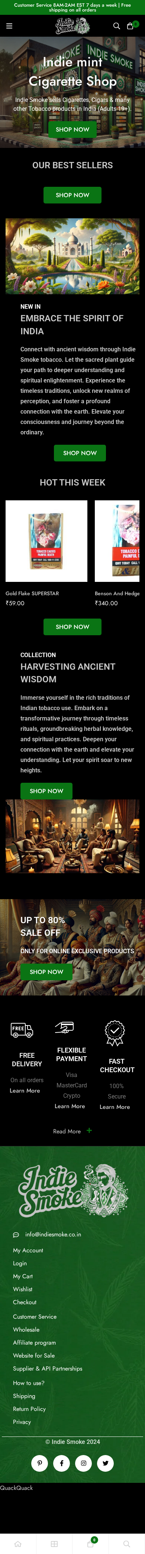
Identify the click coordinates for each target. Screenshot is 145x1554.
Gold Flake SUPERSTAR (32, 593)
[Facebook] (61, 1463)
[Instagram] (83, 1463)
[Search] (116, 26)
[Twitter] (105, 1463)
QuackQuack (16, 1488)
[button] (73, 195)
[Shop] (54, 1544)
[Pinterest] (39, 1463)
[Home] (18, 1544)
